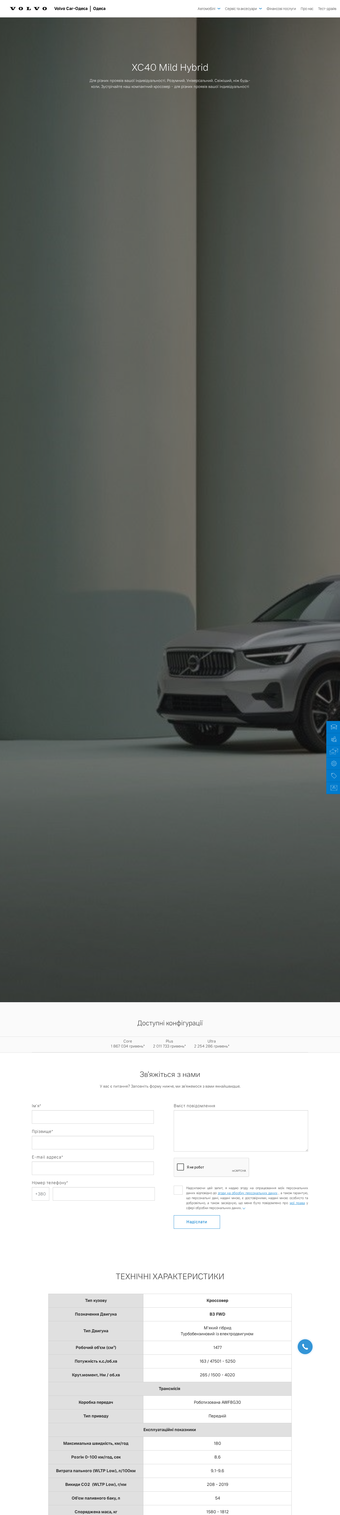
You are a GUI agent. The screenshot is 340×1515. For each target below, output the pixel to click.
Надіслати (196, 1221)
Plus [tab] (169, 1044)
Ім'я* (36, 1105)
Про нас (307, 8)
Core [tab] (128, 1044)
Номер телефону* (50, 1182)
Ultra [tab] (211, 1044)
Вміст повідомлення (194, 1105)
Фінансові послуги (281, 8)
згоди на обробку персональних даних (248, 1193)
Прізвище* (42, 1131)
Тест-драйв (327, 8)
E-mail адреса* (47, 1157)
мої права (297, 1203)
